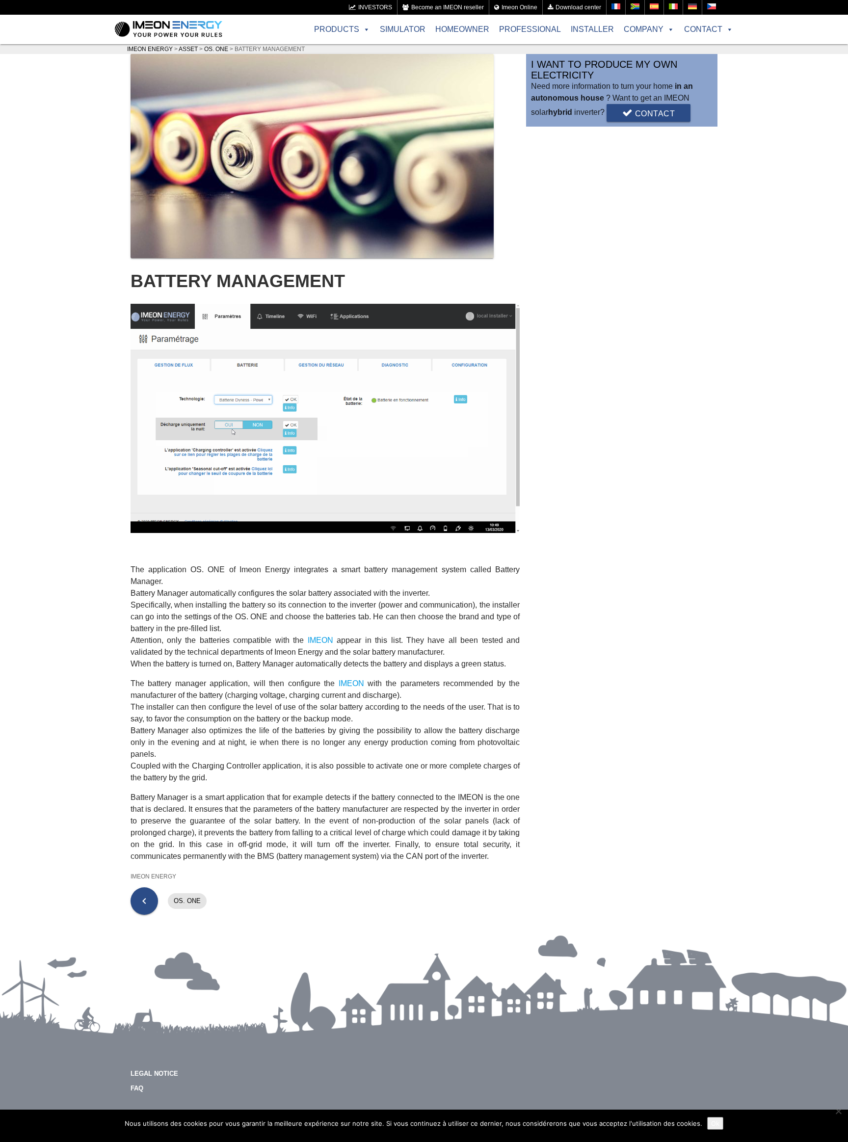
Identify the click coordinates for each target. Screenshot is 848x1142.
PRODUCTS (336, 29)
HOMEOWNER (462, 29)
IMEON (320, 640)
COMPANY (643, 29)
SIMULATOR (402, 29)
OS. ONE (187, 900)
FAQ (137, 1088)
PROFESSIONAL (530, 29)
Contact (654, 113)
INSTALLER (592, 29)
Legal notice (154, 1073)
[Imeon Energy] (168, 29)
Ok (715, 1123)
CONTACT (703, 29)
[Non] (838, 1111)
